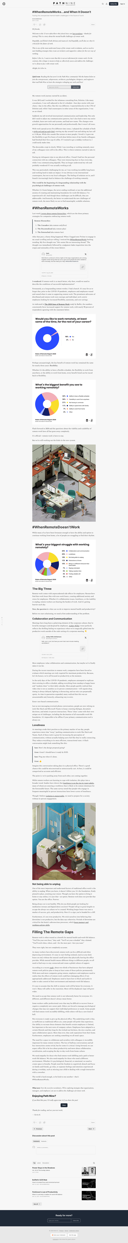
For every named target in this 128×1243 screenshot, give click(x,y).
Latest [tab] (39, 1163)
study (52, 967)
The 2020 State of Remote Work (57, 304)
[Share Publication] (106, 4)
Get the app (72, 1235)
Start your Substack (59, 1235)
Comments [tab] (36, 1141)
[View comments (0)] (40, 24)
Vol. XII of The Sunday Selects (41, 1170)
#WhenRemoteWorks (78, 239)
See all (36, 1204)
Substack (55, 1239)
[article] (64, 1171)
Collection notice (74, 1230)
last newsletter (78, 33)
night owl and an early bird (44, 131)
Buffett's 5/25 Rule (39, 1180)
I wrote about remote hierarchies (53, 213)
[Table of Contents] (2, 621)
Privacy (61, 1230)
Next (90, 1129)
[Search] (102, 4)
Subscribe (113, 4)
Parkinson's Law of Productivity (45, 1192)
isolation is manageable (55, 796)
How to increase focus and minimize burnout (45, 1182)
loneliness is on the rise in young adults (78, 783)
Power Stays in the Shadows (43, 1168)
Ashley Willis (74, 625)
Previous (39, 1129)
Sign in (122, 4)
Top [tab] (34, 1163)
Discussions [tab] (45, 1163)
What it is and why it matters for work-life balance (47, 1194)
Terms (66, 1230)
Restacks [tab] (43, 1141)
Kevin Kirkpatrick (37, 18)
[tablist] (39, 1141)
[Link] (29, 208)
